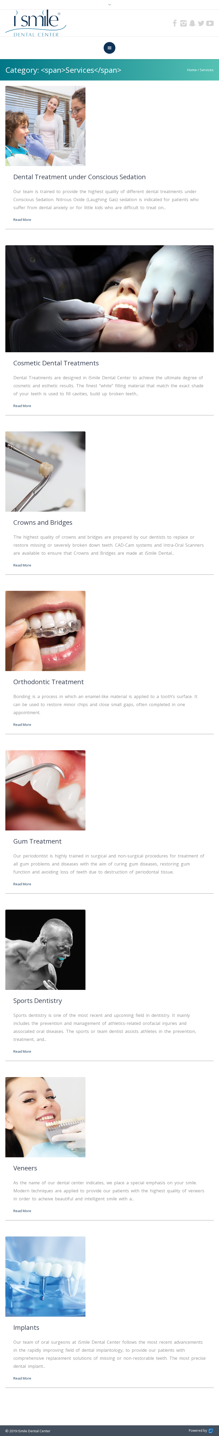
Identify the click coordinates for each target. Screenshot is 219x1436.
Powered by (198, 1430)
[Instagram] (183, 23)
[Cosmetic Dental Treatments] (109, 298)
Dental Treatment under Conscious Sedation (79, 176)
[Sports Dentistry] (45, 949)
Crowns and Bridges (42, 522)
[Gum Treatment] (45, 789)
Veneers (25, 1167)
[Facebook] (174, 23)
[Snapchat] (192, 23)
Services (207, 69)
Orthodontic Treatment (48, 681)
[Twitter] (201, 23)
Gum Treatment (37, 841)
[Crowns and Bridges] (45, 471)
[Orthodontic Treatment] (45, 630)
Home (192, 69)
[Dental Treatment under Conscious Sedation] (45, 125)
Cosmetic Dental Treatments (56, 362)
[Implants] (45, 1276)
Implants (26, 1327)
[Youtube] (210, 23)
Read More (22, 219)
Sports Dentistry (37, 1000)
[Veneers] (45, 1116)
